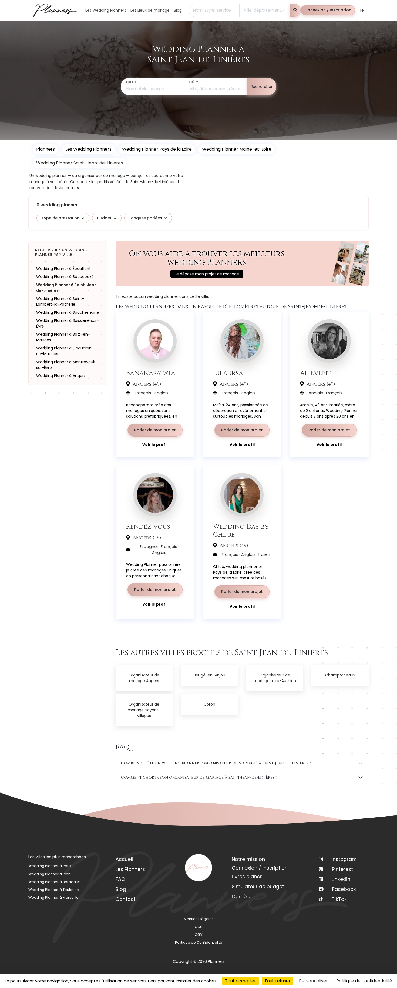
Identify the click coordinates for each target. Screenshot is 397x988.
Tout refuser (277, 981)
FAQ (120, 879)
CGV (199, 934)
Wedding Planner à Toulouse (53, 889)
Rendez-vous (148, 527)
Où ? (193, 82)
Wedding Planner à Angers (61, 375)
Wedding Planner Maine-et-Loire (236, 149)
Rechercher (261, 86)
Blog (121, 889)
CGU (199, 926)
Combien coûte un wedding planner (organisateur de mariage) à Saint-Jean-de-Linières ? (216, 763)
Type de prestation (60, 218)
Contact (126, 899)
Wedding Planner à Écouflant (63, 268)
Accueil (124, 859)
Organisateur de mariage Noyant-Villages (144, 710)
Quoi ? (133, 82)
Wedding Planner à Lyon (49, 874)
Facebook (344, 889)
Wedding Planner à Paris (49, 866)
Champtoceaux (340, 675)
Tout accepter (240, 981)
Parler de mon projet (155, 430)
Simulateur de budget (258, 886)
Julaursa (228, 373)
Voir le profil (154, 444)
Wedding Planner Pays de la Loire (157, 149)
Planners (45, 149)
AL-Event (315, 373)
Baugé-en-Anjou (209, 675)
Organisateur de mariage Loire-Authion (275, 677)
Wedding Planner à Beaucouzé (65, 276)
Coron (209, 704)
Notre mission (248, 859)
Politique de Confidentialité (198, 942)
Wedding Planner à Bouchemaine (67, 312)
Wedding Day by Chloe (241, 531)
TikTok (339, 899)
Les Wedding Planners (88, 149)
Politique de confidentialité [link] (364, 981)
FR (362, 10)
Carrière (241, 896)
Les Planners (130, 869)
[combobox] (214, 10)
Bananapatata (150, 373)
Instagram (344, 859)
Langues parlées (145, 218)
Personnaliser (313, 981)
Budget (104, 218)
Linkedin (341, 879)
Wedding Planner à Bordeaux (54, 882)
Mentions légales (199, 919)
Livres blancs (247, 876)
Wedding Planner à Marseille (53, 897)
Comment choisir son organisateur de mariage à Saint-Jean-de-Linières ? (199, 777)
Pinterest (342, 869)
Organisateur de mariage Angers (144, 677)
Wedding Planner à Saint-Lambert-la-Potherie (60, 301)
